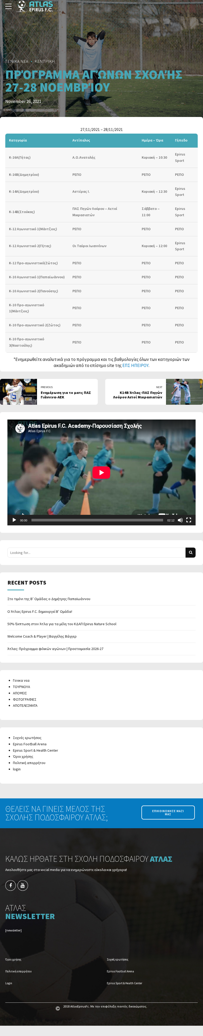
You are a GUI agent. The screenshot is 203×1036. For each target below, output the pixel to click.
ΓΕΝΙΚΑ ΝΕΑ (16, 61)
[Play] (14, 520)
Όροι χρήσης (23, 756)
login (17, 769)
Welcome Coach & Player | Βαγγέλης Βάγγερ (42, 636)
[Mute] (180, 520)
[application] (101, 472)
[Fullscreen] (188, 520)
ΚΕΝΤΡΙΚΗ (45, 61)
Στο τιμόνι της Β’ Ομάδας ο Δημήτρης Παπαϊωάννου (48, 598)
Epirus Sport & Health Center (35, 750)
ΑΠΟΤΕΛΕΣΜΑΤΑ (25, 705)
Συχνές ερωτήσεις (27, 737)
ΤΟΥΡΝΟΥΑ (21, 686)
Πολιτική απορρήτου (29, 762)
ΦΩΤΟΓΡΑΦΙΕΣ (24, 699)
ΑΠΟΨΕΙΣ (20, 693)
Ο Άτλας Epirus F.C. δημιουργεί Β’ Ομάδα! (39, 611)
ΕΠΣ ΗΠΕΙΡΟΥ (135, 365)
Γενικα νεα (21, 680)
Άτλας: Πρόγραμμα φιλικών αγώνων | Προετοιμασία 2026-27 (55, 648)
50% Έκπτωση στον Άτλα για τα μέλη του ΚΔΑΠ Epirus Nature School (61, 623)
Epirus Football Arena (30, 744)
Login (8, 983)
